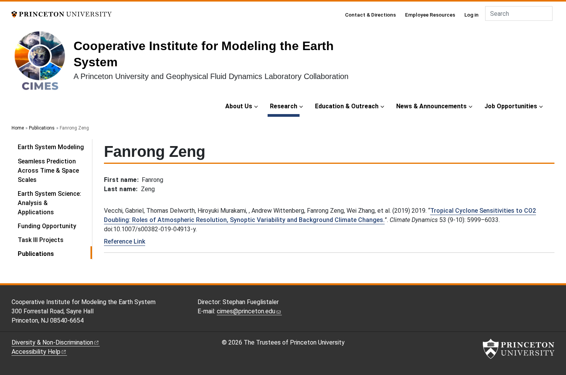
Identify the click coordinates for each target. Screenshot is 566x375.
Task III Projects (41, 240)
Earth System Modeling (51, 147)
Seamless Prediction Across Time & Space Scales (48, 170)
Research (285, 106)
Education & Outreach (346, 106)
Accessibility (36, 351)
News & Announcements (431, 106)
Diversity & (52, 342)
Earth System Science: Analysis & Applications (49, 203)
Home (18, 128)
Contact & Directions (370, 15)
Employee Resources (430, 15)
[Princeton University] (62, 13)
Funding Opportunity (47, 226)
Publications (42, 128)
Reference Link (124, 241)
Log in (471, 15)
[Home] (43, 63)
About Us (238, 106)
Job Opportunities (510, 106)
